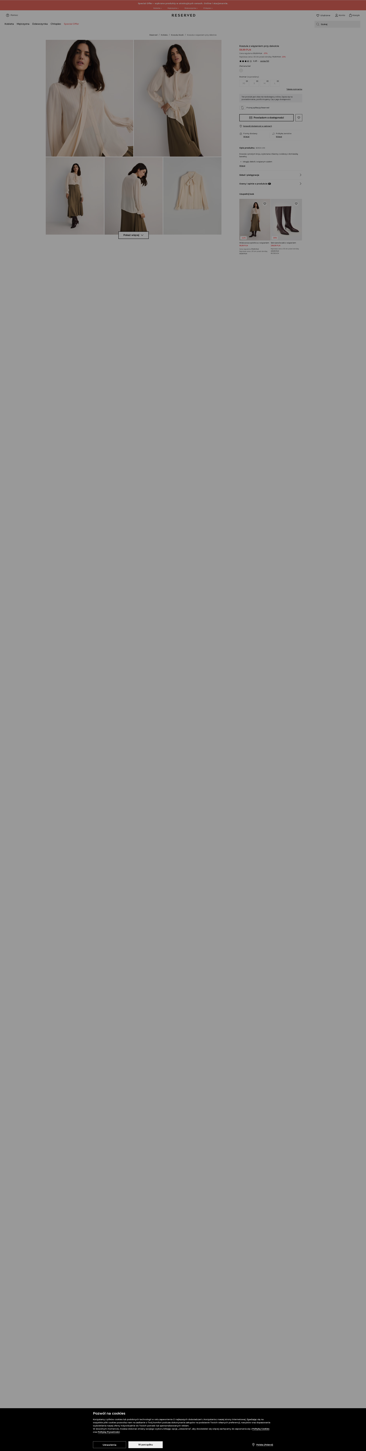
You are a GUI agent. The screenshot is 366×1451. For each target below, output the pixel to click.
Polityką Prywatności (109, 1432)
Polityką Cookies (260, 1429)
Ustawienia (109, 1445)
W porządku (145, 1444)
